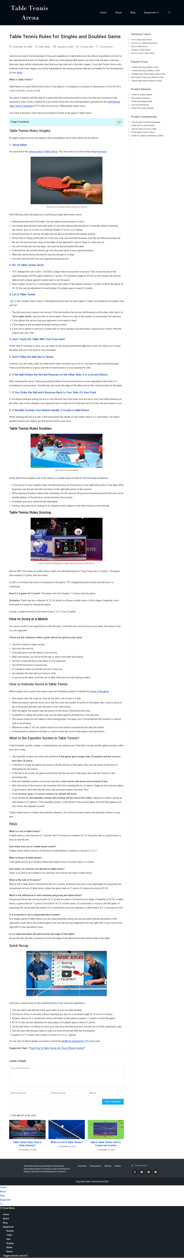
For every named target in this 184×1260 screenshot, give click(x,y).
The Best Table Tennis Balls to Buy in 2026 (148, 74)
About (3, 1191)
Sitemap (107, 1166)
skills (19, 72)
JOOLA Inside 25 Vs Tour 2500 (143, 129)
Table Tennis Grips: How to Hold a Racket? (27, 1144)
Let (11, 301)
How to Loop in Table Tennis (143, 53)
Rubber (10, 1243)
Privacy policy (95, 1166)
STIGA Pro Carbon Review (141, 95)
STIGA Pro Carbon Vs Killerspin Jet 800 (147, 136)
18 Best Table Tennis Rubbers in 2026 (146, 81)
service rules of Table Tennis (43, 151)
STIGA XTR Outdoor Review (142, 108)
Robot (9, 1251)
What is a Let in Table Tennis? (67, 1142)
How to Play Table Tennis (141, 40)
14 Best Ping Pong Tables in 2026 (144, 67)
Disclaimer (82, 1166)
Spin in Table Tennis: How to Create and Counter (106, 1144)
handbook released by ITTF (75, 1041)
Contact (117, 1166)
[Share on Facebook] (142, 1172)
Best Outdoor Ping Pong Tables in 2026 (147, 77)
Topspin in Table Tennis (141, 50)
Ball (8, 1239)
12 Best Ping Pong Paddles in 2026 (145, 70)
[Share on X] (135, 1172)
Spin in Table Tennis (139, 46)
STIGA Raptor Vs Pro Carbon (143, 132)
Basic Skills (44, 47)
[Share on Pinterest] (149, 1172)
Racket (10, 1231)
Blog (2, 1195)
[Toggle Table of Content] (117, 122)
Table (9, 1235)
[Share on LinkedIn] (155, 1172)
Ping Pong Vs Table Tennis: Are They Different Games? (57, 1048)
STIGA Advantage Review (141, 101)
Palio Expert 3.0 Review (140, 98)
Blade (9, 1247)
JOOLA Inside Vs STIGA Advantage (145, 122)
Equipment (5, 1199)
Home (3, 1187)
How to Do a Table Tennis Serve (144, 43)
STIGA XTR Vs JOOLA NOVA (143, 125)
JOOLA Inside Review (140, 105)
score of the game (99, 691)
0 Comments (106, 47)
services (101, 151)
